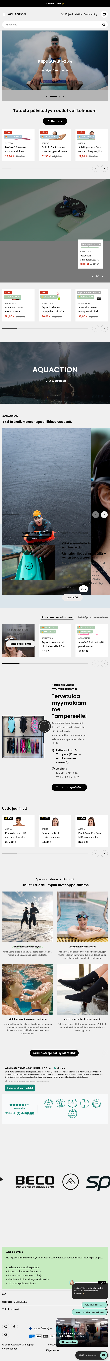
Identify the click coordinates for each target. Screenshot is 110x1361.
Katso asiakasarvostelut (20, 1088)
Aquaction (85, 251)
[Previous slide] (47, 96)
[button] (53, 96)
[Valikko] (4, 14)
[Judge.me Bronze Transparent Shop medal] (84, 1103)
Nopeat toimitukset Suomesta (24, 1271)
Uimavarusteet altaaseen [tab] (57, 617)
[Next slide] (63, 96)
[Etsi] (103, 24)
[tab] (36, 534)
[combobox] (55, 24)
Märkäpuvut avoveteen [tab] (93, 617)
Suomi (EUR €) (41, 1328)
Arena (81, 143)
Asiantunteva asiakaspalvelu (23, 1267)
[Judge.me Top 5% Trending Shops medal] (72, 1113)
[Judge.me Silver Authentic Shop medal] (72, 1103)
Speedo (9, 143)
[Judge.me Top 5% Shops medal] (96, 1103)
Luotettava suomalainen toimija (25, 1275)
